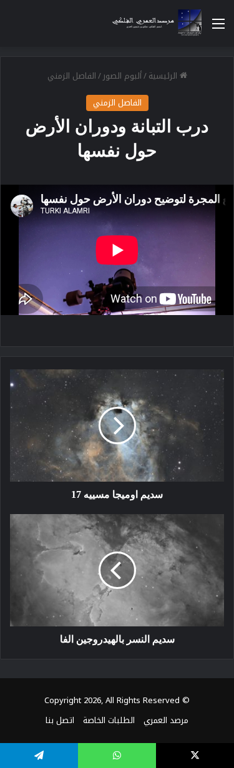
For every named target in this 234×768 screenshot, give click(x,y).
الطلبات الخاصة (109, 720)
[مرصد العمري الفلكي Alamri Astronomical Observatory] (153, 23)
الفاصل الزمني (71, 76)
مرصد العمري (166, 720)
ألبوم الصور (122, 76)
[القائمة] (218, 28)
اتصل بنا (60, 720)
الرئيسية (164, 76)
